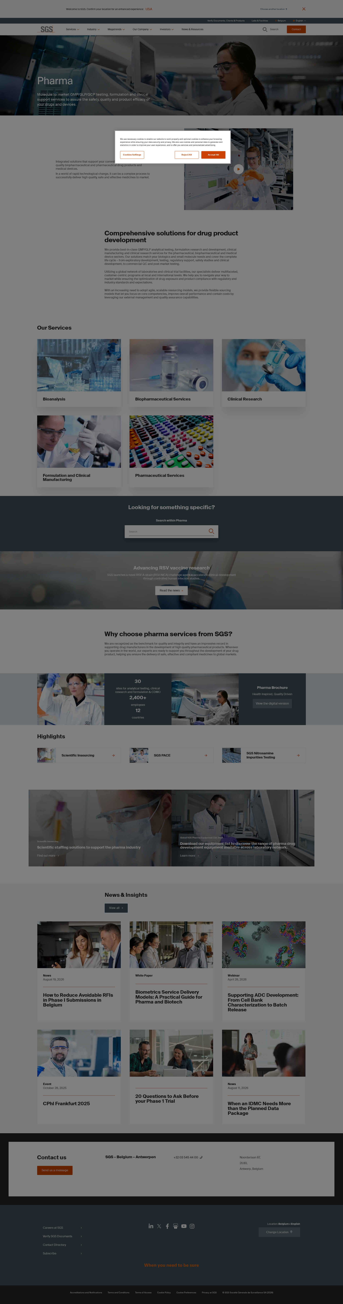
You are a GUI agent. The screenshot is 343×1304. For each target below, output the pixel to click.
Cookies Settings (132, 154)
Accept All (213, 154)
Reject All (187, 154)
